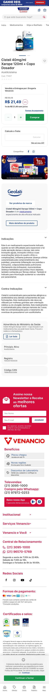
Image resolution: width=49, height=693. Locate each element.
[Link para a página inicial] (3, 25)
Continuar (26, 673)
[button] (38, 238)
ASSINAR (39, 420)
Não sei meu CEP (37, 143)
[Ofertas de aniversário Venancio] (24, 166)
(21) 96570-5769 (19, 551)
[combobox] (24, 17)
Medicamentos (16, 25)
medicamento (25, 211)
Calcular (37, 137)
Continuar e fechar (24, 678)
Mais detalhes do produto (21, 223)
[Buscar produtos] (44, 17)
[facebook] (28, 151)
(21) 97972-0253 (16, 492)
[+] (20, 117)
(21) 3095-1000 (16, 485)
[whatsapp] (34, 151)
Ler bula (13, 336)
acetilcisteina (9, 72)
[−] (8, 117)
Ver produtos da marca (20, 203)
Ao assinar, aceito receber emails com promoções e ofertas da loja (19, 427)
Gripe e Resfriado (34, 25)
